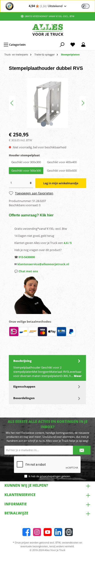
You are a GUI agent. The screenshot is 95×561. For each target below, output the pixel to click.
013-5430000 (27, 257)
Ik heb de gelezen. (49, 476)
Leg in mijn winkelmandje (60, 183)
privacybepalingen (50, 476)
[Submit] (82, 450)
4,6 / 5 (68, 243)
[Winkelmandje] (91, 42)
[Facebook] (26, 532)
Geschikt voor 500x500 (26, 171)
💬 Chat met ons (26, 271)
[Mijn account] (83, 44)
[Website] (69, 532)
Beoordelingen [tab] (24, 398)
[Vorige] (12, 103)
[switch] (85, 6)
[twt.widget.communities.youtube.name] (48, 532)
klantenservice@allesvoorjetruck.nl (43, 264)
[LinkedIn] (58, 532)
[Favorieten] (72, 44)
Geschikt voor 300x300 (26, 162)
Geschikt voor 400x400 (62, 162)
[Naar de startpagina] (47, 30)
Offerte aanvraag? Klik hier (31, 215)
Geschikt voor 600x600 (62, 171)
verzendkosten (70, 542)
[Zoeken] (62, 44)
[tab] (47, 368)
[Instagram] (37, 532)
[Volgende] (83, 103)
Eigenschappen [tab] (24, 386)
